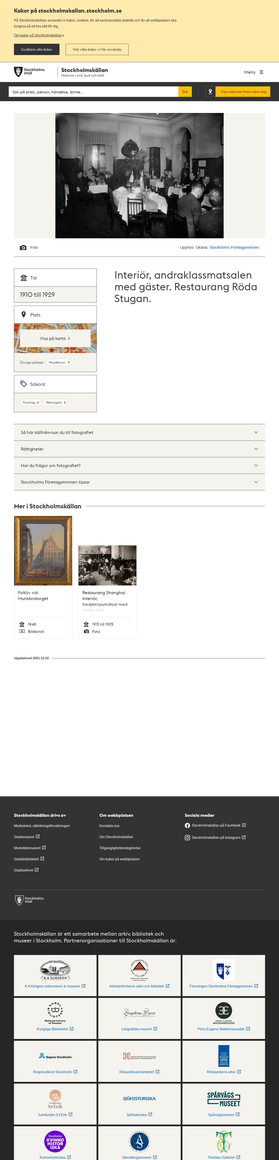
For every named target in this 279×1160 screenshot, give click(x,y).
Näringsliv (54, 402)
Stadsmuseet (24, 837)
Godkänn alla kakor (36, 49)
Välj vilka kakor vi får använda (97, 49)
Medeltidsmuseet (27, 848)
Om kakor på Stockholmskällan (38, 35)
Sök (185, 91)
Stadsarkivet (23, 870)
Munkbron (57, 362)
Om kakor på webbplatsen (119, 859)
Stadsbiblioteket (26, 859)
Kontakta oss (109, 826)
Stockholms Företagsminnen (234, 247)
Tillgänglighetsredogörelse (120, 848)
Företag (29, 402)
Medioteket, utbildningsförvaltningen (42, 826)
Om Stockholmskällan (116, 837)
